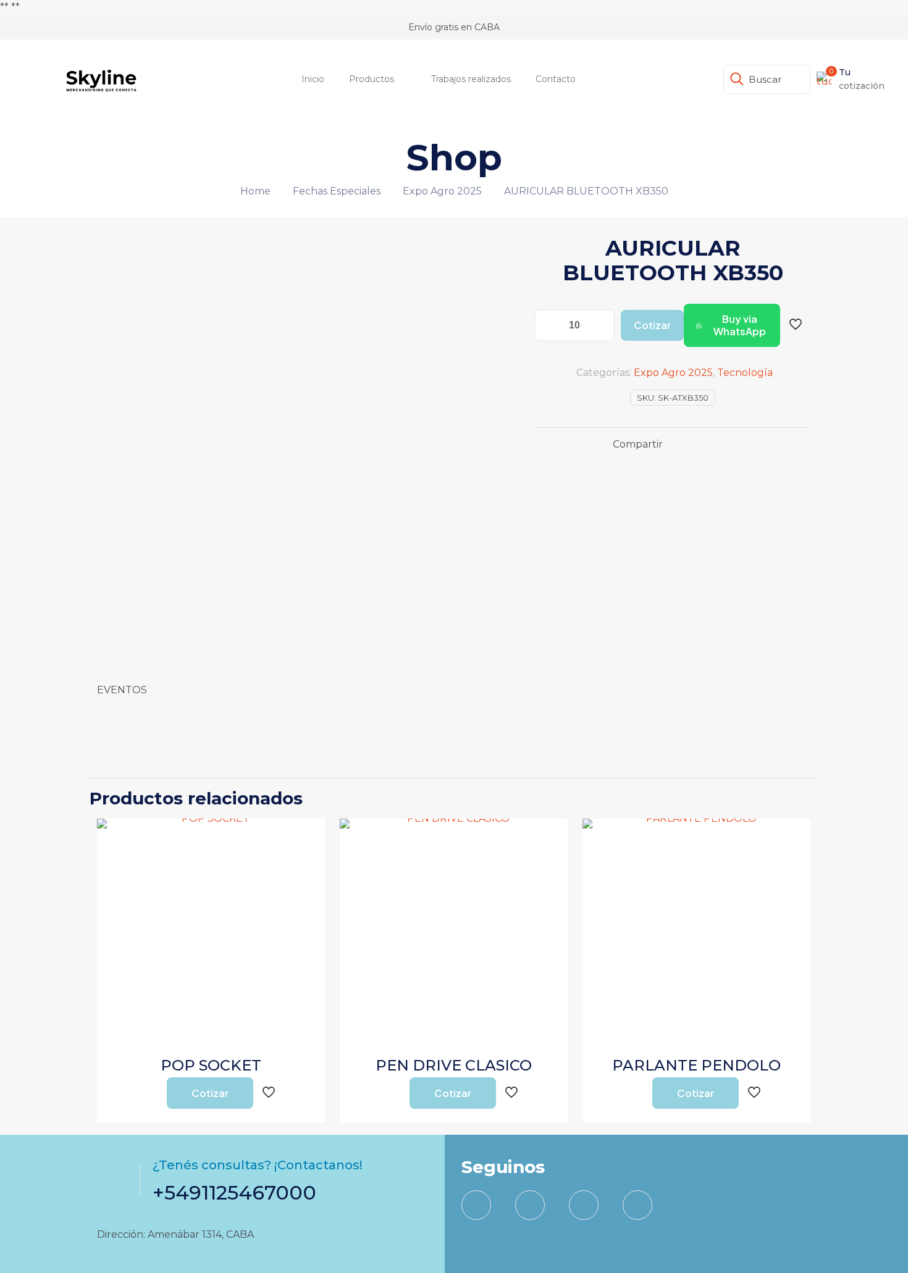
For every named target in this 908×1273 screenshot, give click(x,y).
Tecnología (745, 372)
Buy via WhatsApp (739, 325)
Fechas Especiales (336, 191)
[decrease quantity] (548, 325)
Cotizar (652, 325)
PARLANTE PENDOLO (696, 1065)
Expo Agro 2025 (442, 191)
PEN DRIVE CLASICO (454, 1065)
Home (255, 191)
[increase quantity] (601, 325)
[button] (732, 325)
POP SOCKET (211, 1065)
